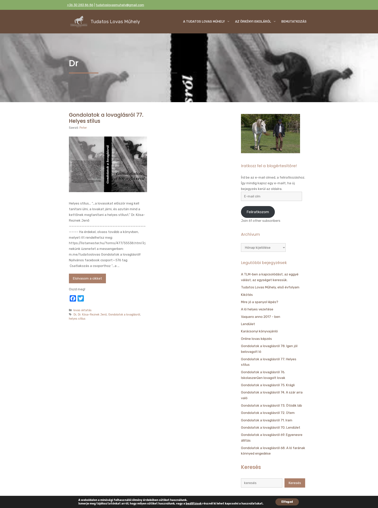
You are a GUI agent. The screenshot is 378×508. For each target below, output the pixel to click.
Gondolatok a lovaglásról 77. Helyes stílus (106, 118)
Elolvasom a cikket (87, 278)
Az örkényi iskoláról (253, 21)
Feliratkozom (257, 212)
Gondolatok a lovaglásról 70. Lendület (270, 427)
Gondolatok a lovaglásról (124, 314)
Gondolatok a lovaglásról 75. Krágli (268, 385)
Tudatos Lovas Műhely (115, 21)
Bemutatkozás (294, 21)
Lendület (248, 324)
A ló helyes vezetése (257, 309)
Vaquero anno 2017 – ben (260, 317)
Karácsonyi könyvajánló (259, 331)
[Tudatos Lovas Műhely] (79, 21)
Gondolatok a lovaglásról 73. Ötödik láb (271, 405)
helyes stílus (77, 318)
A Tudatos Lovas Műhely (204, 21)
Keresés (295, 483)
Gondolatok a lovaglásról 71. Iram (266, 420)
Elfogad (287, 501)
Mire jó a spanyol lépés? (259, 302)
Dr (74, 314)
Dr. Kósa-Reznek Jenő (92, 314)
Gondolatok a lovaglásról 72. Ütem (268, 413)
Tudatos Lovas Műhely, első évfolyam (270, 287)
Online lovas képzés (256, 339)
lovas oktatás (82, 310)
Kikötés (247, 295)
